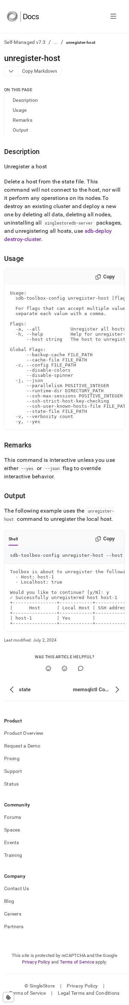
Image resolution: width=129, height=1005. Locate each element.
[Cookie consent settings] (8, 997)
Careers (12, 914)
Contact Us (16, 888)
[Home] (23, 16)
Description (25, 100)
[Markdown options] (11, 71)
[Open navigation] (113, 16)
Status (11, 784)
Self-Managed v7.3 (25, 42)
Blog (9, 901)
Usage (19, 110)
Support (13, 771)
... (56, 42)
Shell (13, 539)
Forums (12, 817)
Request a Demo (22, 746)
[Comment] (81, 668)
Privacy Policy (36, 962)
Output (21, 130)
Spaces (12, 830)
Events (11, 842)
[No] (64, 668)
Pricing (12, 758)
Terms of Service (77, 962)
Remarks (22, 120)
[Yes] (48, 668)
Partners (13, 926)
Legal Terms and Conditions (88, 993)
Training (13, 855)
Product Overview (23, 733)
